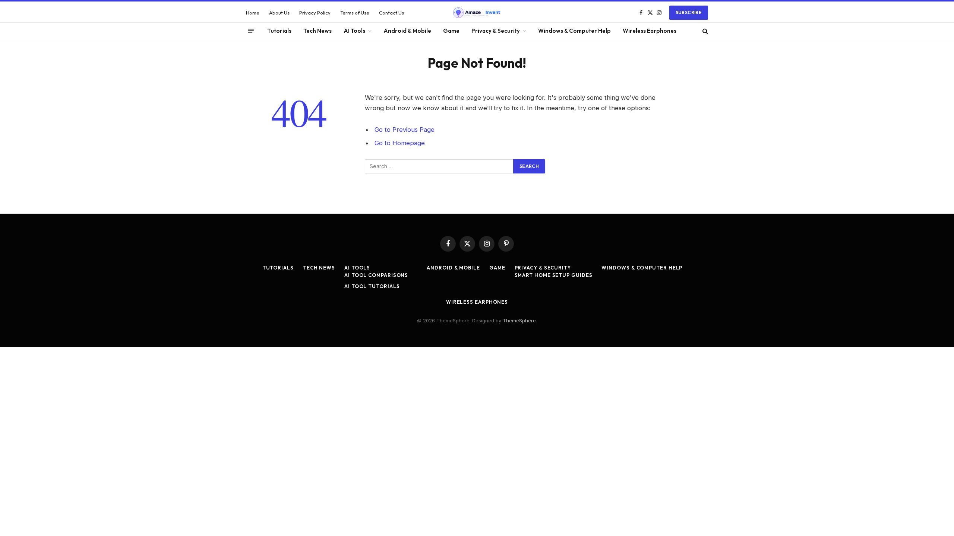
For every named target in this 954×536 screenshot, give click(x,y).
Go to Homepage (400, 143)
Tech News (317, 30)
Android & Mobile (407, 30)
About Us (279, 13)
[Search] (704, 31)
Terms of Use (354, 13)
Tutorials (279, 30)
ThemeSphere (519, 320)
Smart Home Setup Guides (554, 275)
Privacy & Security (495, 30)
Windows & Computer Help (574, 30)
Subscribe (689, 12)
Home (252, 13)
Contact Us (391, 13)
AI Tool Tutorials (371, 286)
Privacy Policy (315, 13)
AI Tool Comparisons (376, 275)
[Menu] (251, 31)
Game (451, 30)
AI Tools (354, 30)
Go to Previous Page (405, 129)
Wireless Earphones (649, 30)
